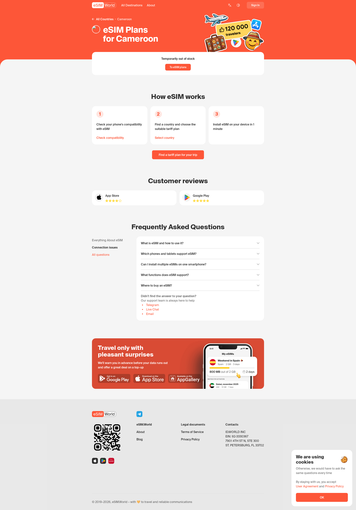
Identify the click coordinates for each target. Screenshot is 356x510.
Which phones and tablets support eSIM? (168, 253)
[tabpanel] (200, 278)
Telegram (152, 305)
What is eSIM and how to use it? (162, 243)
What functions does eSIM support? (165, 275)
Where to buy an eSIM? (156, 285)
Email (150, 314)
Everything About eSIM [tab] (107, 240)
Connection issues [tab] (105, 247)
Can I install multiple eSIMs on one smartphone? (173, 264)
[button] (132, 5)
